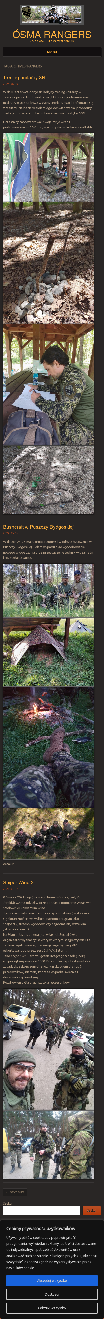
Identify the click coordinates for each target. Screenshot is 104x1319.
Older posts (15, 1191)
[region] (52, 1269)
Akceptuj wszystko (52, 1281)
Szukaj (7, 1203)
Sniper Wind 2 (18, 882)
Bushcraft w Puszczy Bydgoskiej (38, 526)
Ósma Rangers (52, 34)
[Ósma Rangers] (52, 26)
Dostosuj (52, 1294)
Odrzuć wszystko (52, 1308)
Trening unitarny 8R (24, 77)
